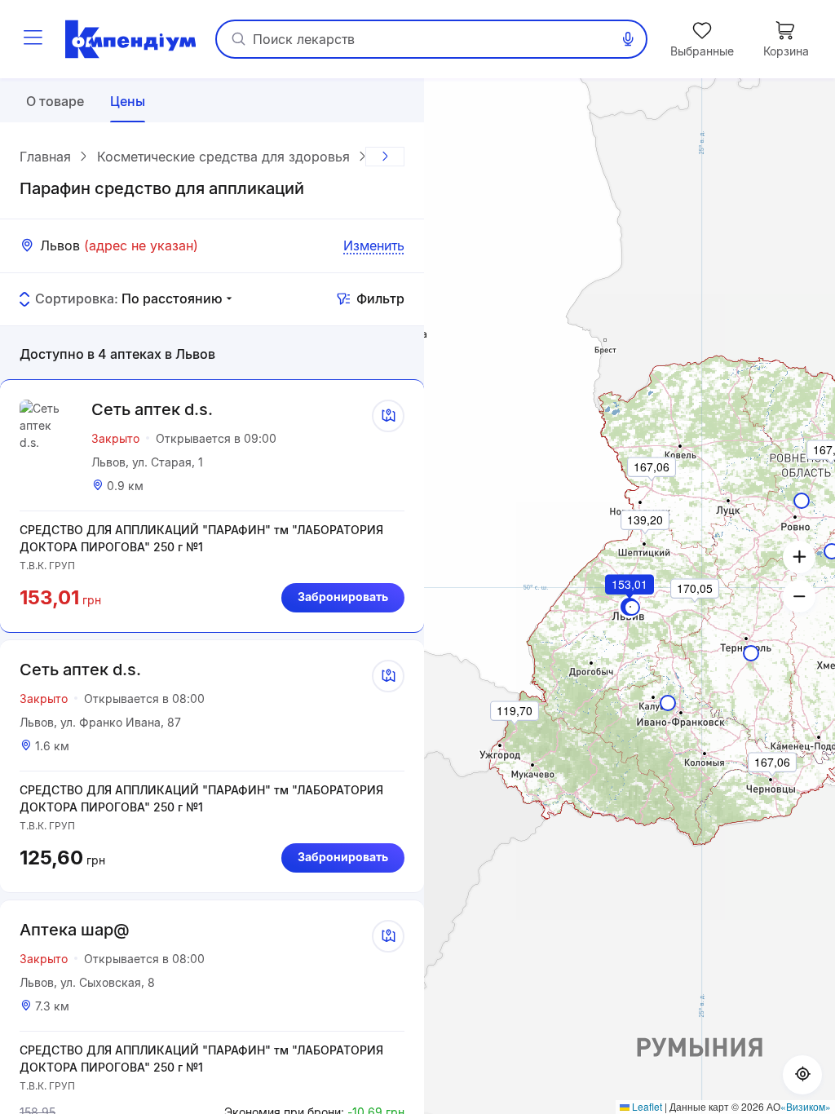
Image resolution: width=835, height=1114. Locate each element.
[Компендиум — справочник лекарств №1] (130, 39)
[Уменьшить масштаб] (799, 596)
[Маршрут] (388, 416)
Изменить (373, 245)
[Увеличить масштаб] (799, 557)
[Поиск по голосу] (628, 39)
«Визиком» (805, 1106)
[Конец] (384, 156)
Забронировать (343, 596)
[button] (630, 607)
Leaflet (646, 1106)
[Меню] (33, 39)
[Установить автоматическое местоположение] (802, 1074)
